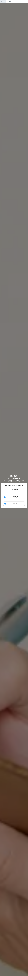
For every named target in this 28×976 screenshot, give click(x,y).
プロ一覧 (9, 1)
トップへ (3, 1)
